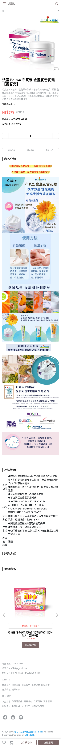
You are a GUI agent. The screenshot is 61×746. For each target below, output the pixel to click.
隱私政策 (45, 684)
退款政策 (36, 684)
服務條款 (6, 689)
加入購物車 (26, 742)
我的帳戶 (26, 684)
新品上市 (6, 701)
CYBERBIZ (29, 734)
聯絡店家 (16, 689)
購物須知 (16, 684)
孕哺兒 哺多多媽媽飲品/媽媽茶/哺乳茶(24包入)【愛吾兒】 (30, 634)
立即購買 (48, 742)
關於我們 (6, 684)
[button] (57, 615)
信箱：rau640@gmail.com (15, 668)
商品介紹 (11, 150)
